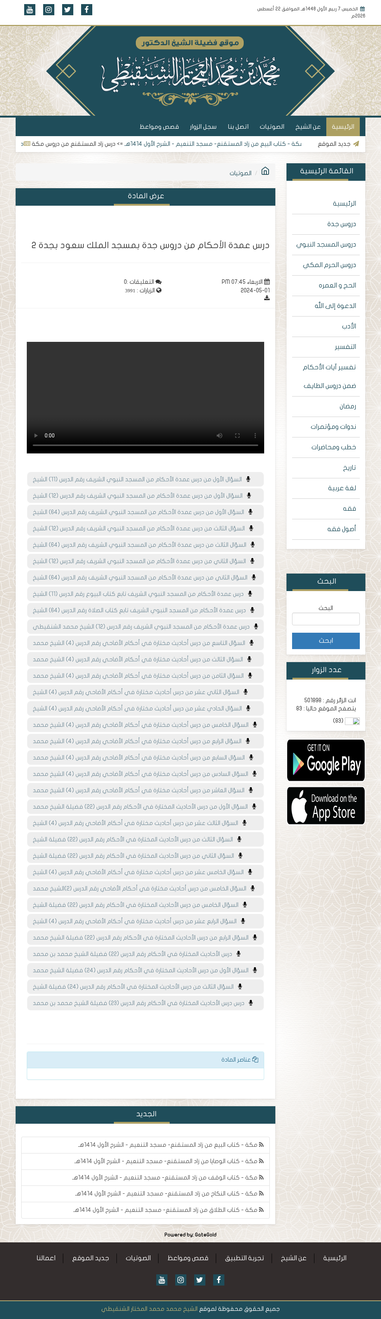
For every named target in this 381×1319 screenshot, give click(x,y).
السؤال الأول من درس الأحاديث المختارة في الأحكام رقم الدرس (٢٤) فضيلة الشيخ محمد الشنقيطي (143, 972)
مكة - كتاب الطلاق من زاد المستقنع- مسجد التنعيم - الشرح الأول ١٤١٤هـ (166, 1210)
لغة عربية (342, 488)
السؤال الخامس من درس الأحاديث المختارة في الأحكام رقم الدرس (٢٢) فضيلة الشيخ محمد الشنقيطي (138, 907)
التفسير (345, 346)
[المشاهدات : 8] (326, 760)
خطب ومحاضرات (333, 447)
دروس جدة (341, 224)
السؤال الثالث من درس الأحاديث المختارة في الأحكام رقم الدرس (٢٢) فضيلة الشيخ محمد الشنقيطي (135, 842)
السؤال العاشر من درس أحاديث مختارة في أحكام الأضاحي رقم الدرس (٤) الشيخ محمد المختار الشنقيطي (141, 792)
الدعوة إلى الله (335, 305)
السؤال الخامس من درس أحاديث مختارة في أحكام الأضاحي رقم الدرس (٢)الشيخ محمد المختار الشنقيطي (142, 891)
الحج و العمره (337, 285)
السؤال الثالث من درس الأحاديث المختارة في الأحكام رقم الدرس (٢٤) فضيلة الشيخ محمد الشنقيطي (135, 989)
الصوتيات (272, 126)
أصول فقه (341, 529)
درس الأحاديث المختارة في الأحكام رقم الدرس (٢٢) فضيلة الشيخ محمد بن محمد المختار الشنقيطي (135, 956)
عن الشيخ (308, 126)
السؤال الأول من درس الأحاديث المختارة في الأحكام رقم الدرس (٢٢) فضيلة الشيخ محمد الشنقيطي (142, 809)
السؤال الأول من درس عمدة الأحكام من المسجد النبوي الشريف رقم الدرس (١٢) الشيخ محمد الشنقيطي (140, 498)
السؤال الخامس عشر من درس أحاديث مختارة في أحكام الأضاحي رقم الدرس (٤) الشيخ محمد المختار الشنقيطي (140, 874)
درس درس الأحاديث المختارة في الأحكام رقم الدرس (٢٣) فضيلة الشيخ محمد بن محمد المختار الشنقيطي (141, 1005)
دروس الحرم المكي (329, 265)
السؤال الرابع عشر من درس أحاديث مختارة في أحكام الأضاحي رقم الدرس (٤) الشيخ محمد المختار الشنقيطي (137, 923)
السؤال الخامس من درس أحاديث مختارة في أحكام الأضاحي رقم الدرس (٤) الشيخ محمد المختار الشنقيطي (143, 727)
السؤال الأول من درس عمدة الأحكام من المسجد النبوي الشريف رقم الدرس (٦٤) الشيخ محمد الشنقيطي (141, 514)
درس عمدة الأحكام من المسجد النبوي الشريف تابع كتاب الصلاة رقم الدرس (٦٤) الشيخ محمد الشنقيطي (141, 612)
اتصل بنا (238, 126)
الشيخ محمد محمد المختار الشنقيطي (149, 1309)
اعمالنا (45, 1258)
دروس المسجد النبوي (326, 244)
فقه (349, 508)
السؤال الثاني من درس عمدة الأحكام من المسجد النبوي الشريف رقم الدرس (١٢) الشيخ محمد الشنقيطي (141, 563)
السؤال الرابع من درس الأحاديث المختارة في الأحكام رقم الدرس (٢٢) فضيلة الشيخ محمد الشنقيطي (143, 940)
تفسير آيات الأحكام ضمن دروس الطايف (329, 376)
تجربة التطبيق (244, 1258)
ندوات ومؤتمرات (333, 426)
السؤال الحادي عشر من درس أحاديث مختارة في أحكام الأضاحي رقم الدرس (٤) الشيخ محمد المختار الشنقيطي (139, 711)
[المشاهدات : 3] (326, 805)
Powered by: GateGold (190, 1235)
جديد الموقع (90, 1258)
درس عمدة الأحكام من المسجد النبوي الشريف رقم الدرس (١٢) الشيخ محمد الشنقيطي (143, 627)
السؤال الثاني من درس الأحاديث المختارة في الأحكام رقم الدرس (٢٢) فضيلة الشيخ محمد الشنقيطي (135, 858)
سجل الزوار (203, 126)
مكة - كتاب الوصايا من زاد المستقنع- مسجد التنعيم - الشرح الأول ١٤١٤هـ (166, 1161)
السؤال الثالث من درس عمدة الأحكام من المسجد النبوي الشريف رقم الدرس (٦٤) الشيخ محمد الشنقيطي (142, 547)
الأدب (349, 326)
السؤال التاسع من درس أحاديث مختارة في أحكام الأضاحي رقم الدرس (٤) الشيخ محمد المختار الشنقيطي (141, 645)
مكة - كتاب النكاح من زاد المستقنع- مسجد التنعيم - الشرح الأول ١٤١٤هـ (167, 1194)
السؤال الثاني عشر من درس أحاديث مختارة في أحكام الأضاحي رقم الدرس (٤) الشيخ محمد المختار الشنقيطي (138, 694)
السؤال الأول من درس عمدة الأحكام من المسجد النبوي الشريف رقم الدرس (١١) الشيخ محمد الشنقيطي (139, 481)
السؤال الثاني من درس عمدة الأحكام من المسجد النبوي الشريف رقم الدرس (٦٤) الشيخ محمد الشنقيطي (142, 580)
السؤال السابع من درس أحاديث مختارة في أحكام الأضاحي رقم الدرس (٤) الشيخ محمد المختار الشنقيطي (141, 760)
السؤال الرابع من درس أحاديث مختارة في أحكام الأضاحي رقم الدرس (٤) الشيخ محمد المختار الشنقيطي (139, 743)
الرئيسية (343, 126)
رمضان (348, 406)
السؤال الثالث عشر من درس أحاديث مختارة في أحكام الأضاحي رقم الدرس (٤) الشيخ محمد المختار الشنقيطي (138, 825)
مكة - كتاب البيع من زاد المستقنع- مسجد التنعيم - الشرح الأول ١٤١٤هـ (236, 144)
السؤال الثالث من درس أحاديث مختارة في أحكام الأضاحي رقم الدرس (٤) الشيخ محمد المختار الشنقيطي (140, 662)
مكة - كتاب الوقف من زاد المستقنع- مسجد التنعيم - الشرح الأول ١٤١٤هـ (165, 1178)
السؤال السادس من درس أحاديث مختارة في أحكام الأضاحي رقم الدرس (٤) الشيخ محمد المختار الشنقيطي (143, 776)
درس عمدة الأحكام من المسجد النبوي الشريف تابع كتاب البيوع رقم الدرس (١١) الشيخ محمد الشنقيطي (140, 596)
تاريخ (349, 467)
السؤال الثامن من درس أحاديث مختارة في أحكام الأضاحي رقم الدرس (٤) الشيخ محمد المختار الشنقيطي (140, 678)
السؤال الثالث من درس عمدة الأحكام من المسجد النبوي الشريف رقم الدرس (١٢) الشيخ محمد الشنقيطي (141, 531)
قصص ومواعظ (159, 126)
